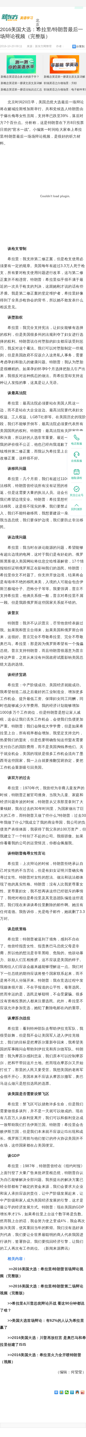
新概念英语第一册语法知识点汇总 (21, 89)
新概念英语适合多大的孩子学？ (20, 76)
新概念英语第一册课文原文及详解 (21, 83)
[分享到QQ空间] (62, 1392)
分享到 (80, 46)
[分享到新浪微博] (83, 1392)
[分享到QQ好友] (77, 1392)
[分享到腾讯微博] (72, 1392)
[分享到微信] (67, 1392)
